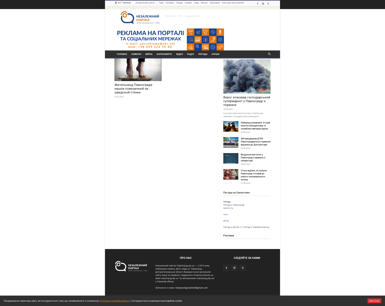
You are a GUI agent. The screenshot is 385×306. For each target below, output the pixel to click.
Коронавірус (164, 54)
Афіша (215, 54)
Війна (148, 54)
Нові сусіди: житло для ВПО (233, 3)
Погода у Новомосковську (256, 227)
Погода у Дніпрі (231, 227)
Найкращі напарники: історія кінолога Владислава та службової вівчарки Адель (255, 125)
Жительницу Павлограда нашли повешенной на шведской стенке (133, 88)
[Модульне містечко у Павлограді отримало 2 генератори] (230, 158)
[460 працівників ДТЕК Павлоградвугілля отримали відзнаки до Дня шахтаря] (230, 142)
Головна (122, 54)
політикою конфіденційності (115, 301)
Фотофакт (170, 3)
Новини (136, 54)
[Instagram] (263, 3)
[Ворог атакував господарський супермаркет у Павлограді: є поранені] (247, 76)
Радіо (161, 3)
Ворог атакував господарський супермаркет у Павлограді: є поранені (246, 101)
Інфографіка (215, 3)
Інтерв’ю (188, 3)
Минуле (204, 3)
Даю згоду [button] (374, 301)
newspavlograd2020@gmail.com (191, 287)
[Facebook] (257, 3)
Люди (196, 3)
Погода (202, 54)
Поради (179, 3)
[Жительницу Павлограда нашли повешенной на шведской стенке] (138, 69)
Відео (179, 54)
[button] (269, 54)
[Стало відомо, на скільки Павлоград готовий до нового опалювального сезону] (230, 174)
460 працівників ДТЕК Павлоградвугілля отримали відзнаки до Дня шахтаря (256, 141)
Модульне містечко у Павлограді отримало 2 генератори (253, 157)
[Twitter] (268, 3)
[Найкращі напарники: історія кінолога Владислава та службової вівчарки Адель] (230, 126)
